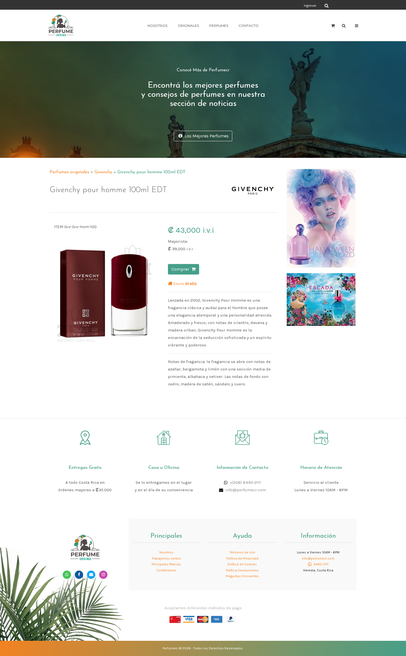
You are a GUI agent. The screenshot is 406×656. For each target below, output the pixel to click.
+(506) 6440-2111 (245, 482)
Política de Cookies (242, 564)
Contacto (249, 25)
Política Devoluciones (242, 570)
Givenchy (103, 172)
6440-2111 (320, 564)
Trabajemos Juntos (166, 558)
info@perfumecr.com (245, 489)
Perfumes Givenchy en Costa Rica (235, 169)
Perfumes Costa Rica (254, 5)
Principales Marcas (166, 564)
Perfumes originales (69, 172)
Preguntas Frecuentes (242, 576)
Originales (188, 25)
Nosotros (157, 25)
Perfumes (218, 25)
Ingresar (310, 5)
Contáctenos (166, 570)
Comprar (181, 269)
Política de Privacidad (242, 558)
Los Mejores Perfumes (205, 135)
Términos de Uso (242, 552)
